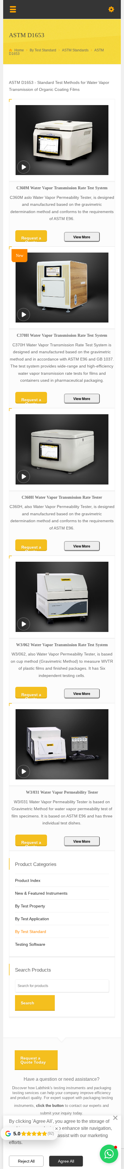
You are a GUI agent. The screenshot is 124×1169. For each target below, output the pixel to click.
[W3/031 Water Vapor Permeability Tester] (23, 775)
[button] (109, 1154)
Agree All (66, 1161)
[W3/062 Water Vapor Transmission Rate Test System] (23, 627)
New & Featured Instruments (41, 893)
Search (27, 1003)
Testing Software (30, 944)
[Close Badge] (56, 1129)
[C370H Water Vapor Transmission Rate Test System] (23, 318)
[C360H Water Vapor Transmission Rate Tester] (23, 480)
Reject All (26, 1161)
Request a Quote (31, 239)
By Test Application (32, 918)
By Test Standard (30, 931)
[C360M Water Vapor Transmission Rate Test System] (23, 170)
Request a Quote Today (33, 1060)
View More (81, 237)
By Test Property (30, 906)
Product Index (27, 880)
